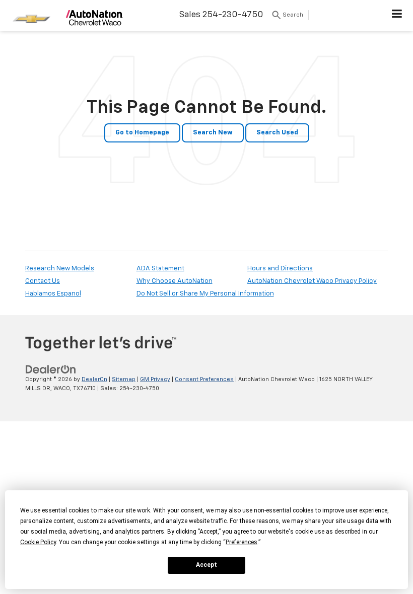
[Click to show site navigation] (397, 15)
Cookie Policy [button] (38, 542)
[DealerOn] (51, 369)
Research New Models (59, 268)
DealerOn (94, 379)
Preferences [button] (241, 542)
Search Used (277, 132)
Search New (213, 132)
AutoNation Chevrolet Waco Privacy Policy (312, 281)
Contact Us (42, 281)
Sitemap (123, 379)
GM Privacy (155, 379)
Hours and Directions (280, 268)
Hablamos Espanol (53, 293)
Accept (206, 564)
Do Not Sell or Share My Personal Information (205, 293)
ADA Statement (160, 268)
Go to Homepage (142, 132)
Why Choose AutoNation (174, 281)
